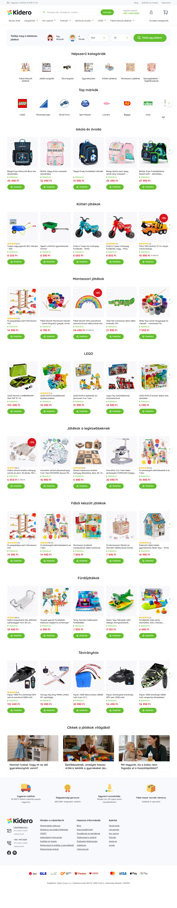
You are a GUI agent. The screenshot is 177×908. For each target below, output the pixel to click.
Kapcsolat (166, 3)
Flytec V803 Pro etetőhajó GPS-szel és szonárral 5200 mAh (22, 696)
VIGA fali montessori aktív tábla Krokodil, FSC (120, 322)
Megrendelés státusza (50, 825)
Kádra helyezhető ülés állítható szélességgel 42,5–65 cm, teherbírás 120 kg (22, 621)
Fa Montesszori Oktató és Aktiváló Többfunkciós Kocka (119, 546)
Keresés (107, 12)
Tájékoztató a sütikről (86, 837)
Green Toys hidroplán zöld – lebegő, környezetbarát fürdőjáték (119, 621)
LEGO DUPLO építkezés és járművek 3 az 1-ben (85, 396)
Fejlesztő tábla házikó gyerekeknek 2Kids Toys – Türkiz (154, 546)
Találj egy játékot (152, 37)
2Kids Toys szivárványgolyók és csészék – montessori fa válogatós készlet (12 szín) (153, 322)
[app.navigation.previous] (8, 103)
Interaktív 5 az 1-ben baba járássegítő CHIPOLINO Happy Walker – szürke (120, 471)
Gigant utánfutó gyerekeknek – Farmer (55, 247)
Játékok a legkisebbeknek (88, 428)
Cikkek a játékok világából (88, 727)
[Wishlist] (11, 140)
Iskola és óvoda (83, 20)
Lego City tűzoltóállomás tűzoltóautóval (117, 396)
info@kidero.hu (21, 827)
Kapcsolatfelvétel (85, 829)
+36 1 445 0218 (131, 13)
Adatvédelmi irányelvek (51, 837)
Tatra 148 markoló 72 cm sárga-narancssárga (154, 247)
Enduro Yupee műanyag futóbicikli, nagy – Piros (117, 247)
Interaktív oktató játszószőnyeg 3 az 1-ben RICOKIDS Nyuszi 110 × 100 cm (55, 471)
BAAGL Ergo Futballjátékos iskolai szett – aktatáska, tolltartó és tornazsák (151, 172)
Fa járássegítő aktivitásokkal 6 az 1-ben (154, 471)
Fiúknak (64, 20)
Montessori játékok (88, 279)
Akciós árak (14, 20)
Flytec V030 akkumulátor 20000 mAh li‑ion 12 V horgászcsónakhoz (88, 696)
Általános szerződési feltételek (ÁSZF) (54, 831)
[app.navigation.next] (169, 103)
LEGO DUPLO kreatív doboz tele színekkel (153, 396)
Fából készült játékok (121, 20)
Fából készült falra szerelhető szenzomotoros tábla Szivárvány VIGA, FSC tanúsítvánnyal (88, 322)
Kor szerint (47, 20)
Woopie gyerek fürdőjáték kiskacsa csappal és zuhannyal (54, 621)
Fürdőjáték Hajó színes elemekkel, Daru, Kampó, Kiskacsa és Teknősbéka (151, 621)
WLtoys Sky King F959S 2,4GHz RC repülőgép (54, 696)
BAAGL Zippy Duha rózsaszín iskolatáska (53, 172)
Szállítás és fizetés (150, 3)
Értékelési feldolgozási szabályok (87, 843)
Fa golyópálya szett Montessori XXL (21, 322)
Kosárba (17, 187)
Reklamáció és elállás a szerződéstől (57, 845)
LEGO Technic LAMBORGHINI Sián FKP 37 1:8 (20, 396)
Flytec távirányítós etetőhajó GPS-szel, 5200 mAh (119, 696)
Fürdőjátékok (88, 578)
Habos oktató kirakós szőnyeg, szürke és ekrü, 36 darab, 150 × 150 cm (21, 471)
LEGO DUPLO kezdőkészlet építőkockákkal (52, 396)
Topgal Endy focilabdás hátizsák (88, 171)
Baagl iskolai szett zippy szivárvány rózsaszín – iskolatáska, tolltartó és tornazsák (117, 172)
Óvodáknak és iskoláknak (88, 833)
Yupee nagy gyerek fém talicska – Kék (22, 247)
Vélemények (83, 849)
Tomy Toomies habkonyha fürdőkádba (85, 621)
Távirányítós (88, 652)
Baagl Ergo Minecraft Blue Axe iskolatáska (21, 172)
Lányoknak (29, 20)
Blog (136, 3)
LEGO (100, 20)
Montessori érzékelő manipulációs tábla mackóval (86, 546)
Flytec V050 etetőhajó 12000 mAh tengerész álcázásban (152, 696)
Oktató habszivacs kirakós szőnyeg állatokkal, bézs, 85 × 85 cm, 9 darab (88, 471)
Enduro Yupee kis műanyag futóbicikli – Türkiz (86, 247)
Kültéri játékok (88, 204)
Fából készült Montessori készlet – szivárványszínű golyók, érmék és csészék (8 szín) (55, 322)
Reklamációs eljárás (49, 849)
